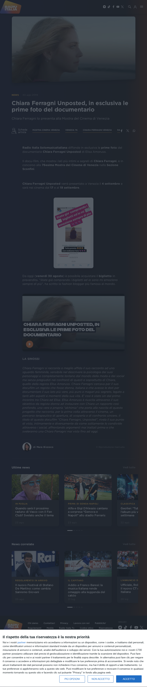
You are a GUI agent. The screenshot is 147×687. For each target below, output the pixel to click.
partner (22, 642)
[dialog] (73, 658)
